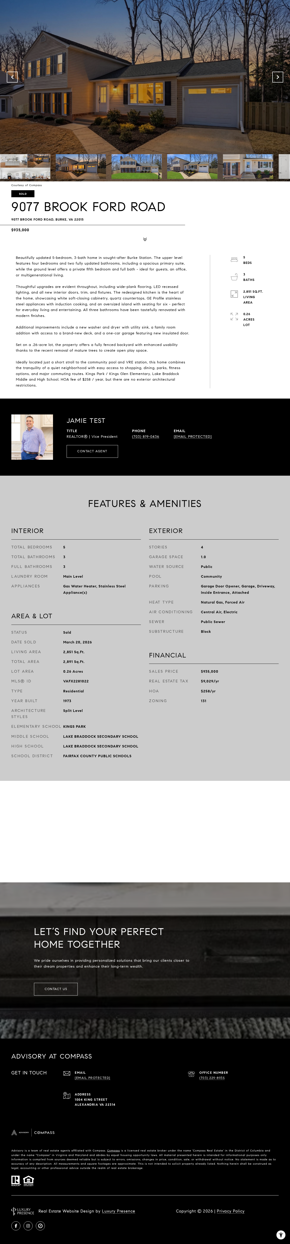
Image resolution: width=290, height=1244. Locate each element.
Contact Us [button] (56, 989)
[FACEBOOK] (15, 1225)
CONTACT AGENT (92, 451)
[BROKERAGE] (40, 1225)
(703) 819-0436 (145, 436)
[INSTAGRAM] (28, 1225)
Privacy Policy (231, 1211)
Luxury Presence (118, 1211)
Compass (113, 1150)
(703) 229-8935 (212, 1078)
